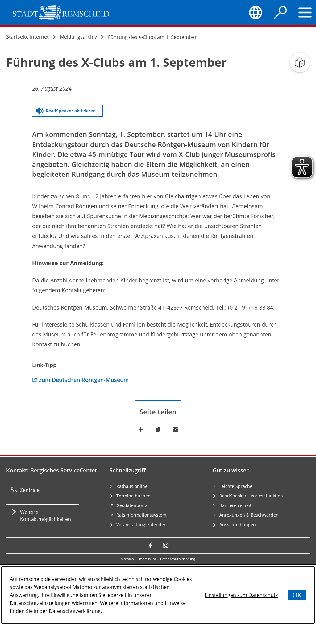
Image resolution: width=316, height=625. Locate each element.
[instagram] (165, 545)
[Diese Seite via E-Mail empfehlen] (175, 429)
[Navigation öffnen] (305, 12)
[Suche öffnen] (280, 12)
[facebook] (150, 545)
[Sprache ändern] (256, 12)
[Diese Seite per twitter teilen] (158, 429)
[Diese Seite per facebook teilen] (140, 429)
